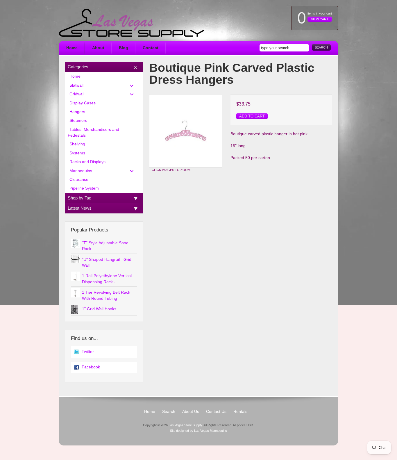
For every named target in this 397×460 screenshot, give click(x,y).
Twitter (88, 352)
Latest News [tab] (80, 208)
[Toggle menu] (133, 85)
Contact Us (216, 411)
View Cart (319, 19)
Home (72, 48)
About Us (190, 411)
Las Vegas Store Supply (185, 425)
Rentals (240, 411)
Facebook (91, 367)
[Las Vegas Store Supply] (131, 23)
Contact (150, 48)
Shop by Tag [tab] (79, 197)
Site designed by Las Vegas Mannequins (198, 430)
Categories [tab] (78, 66)
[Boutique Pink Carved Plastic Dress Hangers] (185, 130)
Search (321, 47)
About (98, 48)
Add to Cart (252, 116)
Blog (123, 48)
